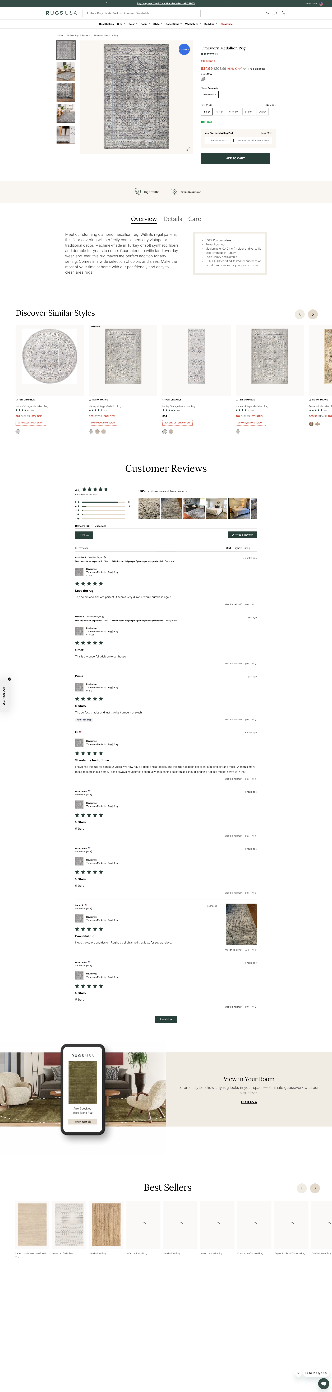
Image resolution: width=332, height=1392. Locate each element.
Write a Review (246, 535)
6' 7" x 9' (233, 111)
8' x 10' (248, 111)
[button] (209, 53)
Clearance (226, 23)
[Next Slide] (254, 508)
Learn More (266, 133)
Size (120, 23)
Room (144, 23)
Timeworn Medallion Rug (106, 35)
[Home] (61, 13)
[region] (198, 508)
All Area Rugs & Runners (78, 35)
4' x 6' (207, 111)
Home (60, 35)
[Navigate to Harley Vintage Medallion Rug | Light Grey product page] (50, 357)
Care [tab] (194, 219)
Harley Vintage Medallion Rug (32, 406)
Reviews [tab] (82, 527)
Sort (229, 547)
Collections (172, 23)
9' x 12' (262, 111)
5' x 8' (219, 111)
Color (131, 23)
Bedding (209, 23)
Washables (192, 23)
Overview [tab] (144, 219)
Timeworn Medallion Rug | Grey (102, 574)
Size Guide (270, 105)
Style (156, 23)
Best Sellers (106, 23)
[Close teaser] (9, 679)
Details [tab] (172, 219)
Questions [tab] (100, 527)
